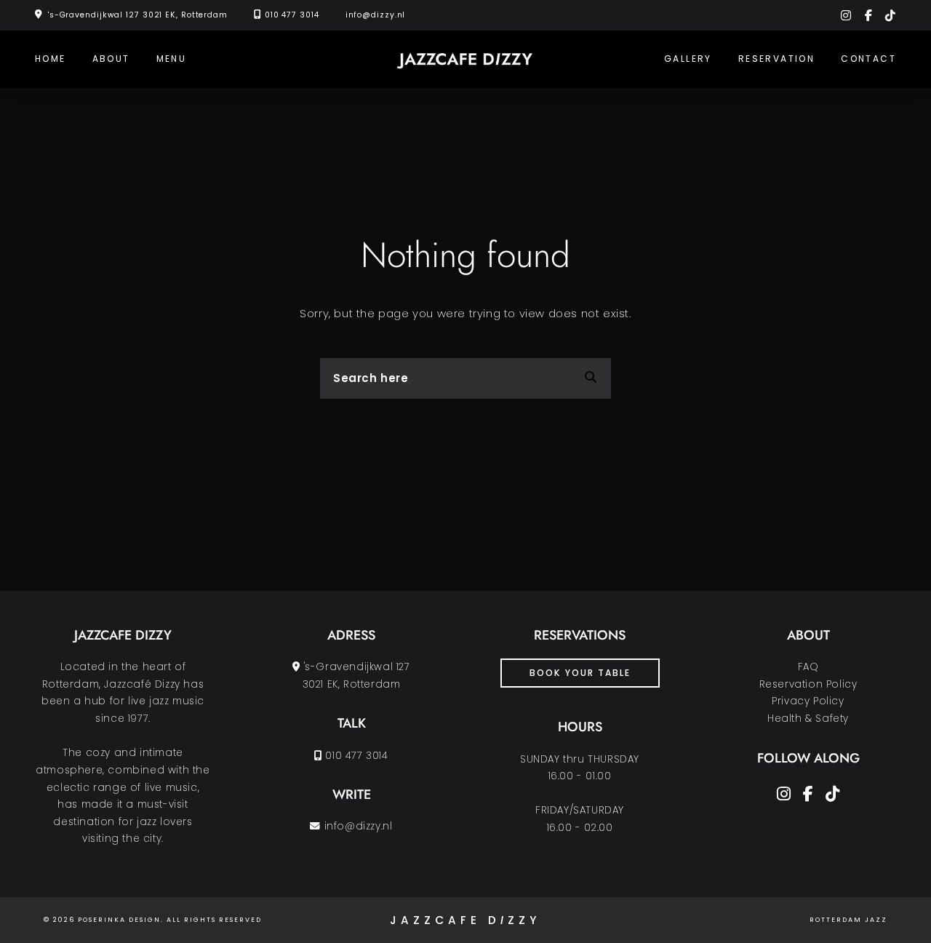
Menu (171, 58)
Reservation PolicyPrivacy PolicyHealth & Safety (808, 701)
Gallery (688, 58)
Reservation (776, 58)
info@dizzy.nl (375, 14)
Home (50, 58)
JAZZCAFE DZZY (465, 920)
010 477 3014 (292, 14)
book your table (580, 673)
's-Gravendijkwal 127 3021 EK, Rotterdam (138, 14)
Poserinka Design (119, 919)
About (111, 58)
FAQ (808, 667)
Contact (868, 58)
